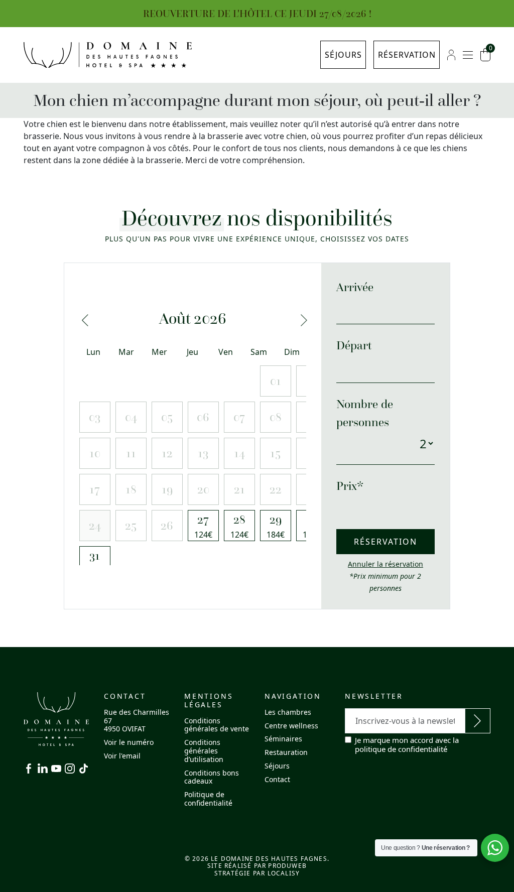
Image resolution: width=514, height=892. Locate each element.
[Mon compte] (451, 55)
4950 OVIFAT (125, 728)
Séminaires (283, 738)
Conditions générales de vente (216, 725)
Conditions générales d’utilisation (203, 750)
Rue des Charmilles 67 (136, 716)
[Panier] (485, 54)
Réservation (407, 54)
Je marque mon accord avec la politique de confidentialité (407, 744)
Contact (277, 779)
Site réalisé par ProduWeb (257, 866)
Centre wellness (291, 725)
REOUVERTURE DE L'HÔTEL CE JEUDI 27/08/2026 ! (257, 14)
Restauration (286, 752)
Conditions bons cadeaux (211, 777)
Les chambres (288, 712)
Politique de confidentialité (208, 799)
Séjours (343, 54)
